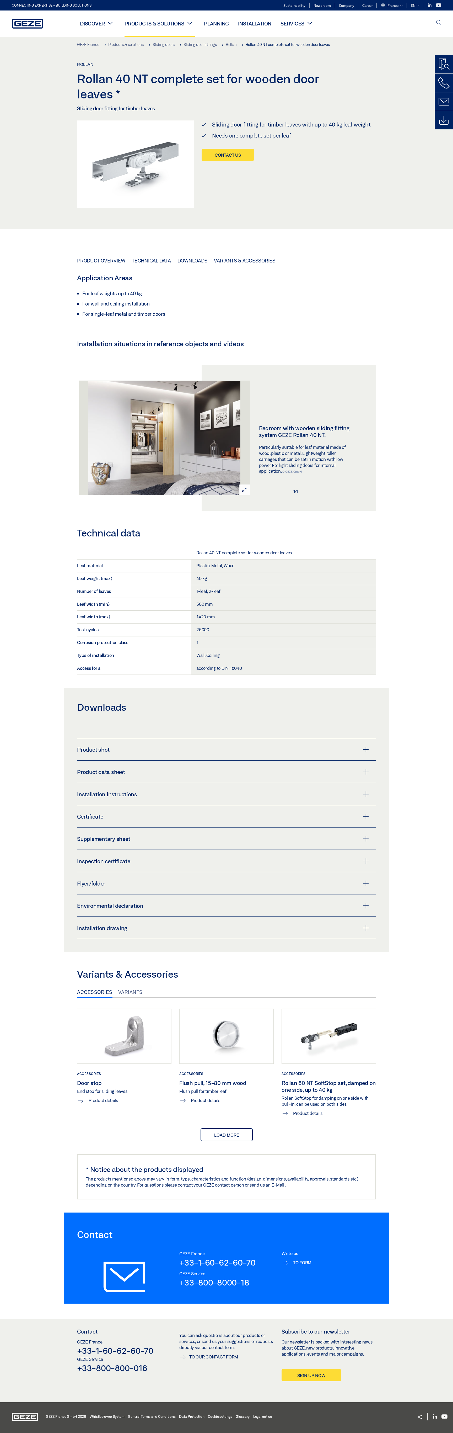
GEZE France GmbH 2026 (66, 1416)
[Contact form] (444, 101)
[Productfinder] (444, 64)
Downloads (192, 261)
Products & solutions (154, 23)
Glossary (243, 1416)
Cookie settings (220, 1416)
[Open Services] (309, 23)
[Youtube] (438, 5)
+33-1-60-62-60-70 (217, 1262)
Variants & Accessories (245, 261)
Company (346, 5)
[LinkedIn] (430, 5)
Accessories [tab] (94, 992)
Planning (216, 23)
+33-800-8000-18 (214, 1282)
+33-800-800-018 (112, 1368)
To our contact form (213, 1356)
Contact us (228, 154)
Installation (254, 23)
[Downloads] (444, 120)
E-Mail (278, 1184)
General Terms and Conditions (151, 1416)
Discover (92, 23)
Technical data (151, 261)
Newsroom (322, 5)
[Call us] (444, 83)
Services (292, 23)
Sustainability (294, 5)
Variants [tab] (130, 992)
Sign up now (311, 1375)
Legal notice (262, 1416)
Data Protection (191, 1416)
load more (226, 1134)
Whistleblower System (107, 1416)
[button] (392, 6)
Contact (87, 1331)
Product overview (101, 261)
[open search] (439, 23)
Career (367, 5)
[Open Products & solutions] (189, 23)
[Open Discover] (110, 23)
